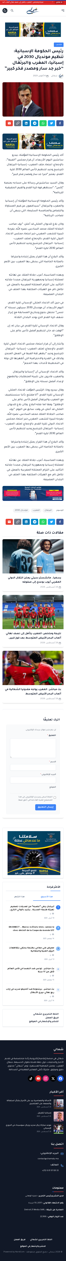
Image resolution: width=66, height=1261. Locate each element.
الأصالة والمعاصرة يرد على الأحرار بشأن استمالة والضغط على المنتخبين (29, 1102)
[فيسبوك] (60, 1078)
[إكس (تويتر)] (53, 1078)
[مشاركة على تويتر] (51, 123)
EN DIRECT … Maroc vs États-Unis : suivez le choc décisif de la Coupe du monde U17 (31, 929)
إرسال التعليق (46, 807)
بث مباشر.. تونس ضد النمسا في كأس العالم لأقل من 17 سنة (30, 970)
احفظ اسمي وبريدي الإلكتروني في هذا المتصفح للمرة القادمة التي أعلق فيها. (35, 798)
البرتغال (48, 510)
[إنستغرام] (46, 1078)
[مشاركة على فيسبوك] (60, 123)
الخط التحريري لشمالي (46, 1014)
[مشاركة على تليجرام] (34, 123)
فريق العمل (52, 1018)
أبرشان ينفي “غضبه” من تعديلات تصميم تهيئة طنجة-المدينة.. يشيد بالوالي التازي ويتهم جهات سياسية (32, 909)
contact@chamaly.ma (48, 1159)
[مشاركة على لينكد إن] (26, 123)
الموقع (52, 787)
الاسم (52, 762)
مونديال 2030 (21, 510)
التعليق (51, 735)
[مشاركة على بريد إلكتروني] (9, 123)
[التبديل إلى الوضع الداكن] (4, 10)
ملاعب (59, 45)
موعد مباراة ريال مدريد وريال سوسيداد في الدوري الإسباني (28, 1126)
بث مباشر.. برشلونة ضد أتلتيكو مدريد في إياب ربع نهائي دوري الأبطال (30, 991)
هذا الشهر (19, 897)
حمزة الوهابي (31, 1196)
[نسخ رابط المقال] (17, 123)
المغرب (36, 510)
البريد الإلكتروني (48, 774)
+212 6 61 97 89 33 (50, 1171)
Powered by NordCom (14, 1252)
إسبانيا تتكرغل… (43, 1113)
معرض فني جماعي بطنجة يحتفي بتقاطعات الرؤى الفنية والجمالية (31, 949)
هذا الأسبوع (47, 897)
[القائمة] (63, 10)
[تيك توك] (31, 1078)
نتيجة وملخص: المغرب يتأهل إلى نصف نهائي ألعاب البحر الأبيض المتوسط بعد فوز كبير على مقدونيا (33, 638)
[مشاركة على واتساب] (43, 123)
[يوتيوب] (38, 1078)
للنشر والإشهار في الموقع (44, 1021)
